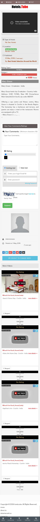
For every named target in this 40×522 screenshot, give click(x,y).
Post (32, 2)
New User (24, 168)
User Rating (20, 486)
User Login (21, 2)
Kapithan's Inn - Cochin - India (19, 408)
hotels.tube (18, 504)
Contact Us (4, 516)
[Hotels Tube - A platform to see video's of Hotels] (20, 7)
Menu (9, 2)
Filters (19, 520)
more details (32, 298)
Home (2, 507)
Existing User (10, 168)
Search (36, 520)
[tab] (10, 168)
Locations (11, 520)
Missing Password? (31, 183)
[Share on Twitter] (6, 252)
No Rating (20, 272)
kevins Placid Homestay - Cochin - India (19, 465)
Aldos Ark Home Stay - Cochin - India (19, 353)
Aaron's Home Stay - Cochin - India (19, 298)
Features (27, 520)
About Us (3, 510)
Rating (9, 151)
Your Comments (11, 131)
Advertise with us (6, 513)
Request (7, 313)
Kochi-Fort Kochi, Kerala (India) (13, 295)
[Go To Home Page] (2, 2)
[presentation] (10, 168)
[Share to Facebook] (3, 252)
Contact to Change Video (20, 258)
